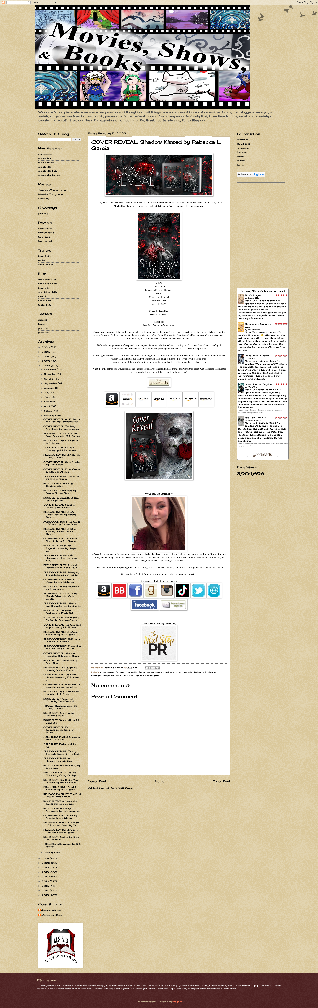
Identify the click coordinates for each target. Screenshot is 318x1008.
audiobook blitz (47, 283)
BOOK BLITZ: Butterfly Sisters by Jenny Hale (61, 499)
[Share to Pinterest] (158, 668)
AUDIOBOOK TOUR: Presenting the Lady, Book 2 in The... (62, 647)
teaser (41, 324)
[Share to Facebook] (155, 668)
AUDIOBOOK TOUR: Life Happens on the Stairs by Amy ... (60, 558)
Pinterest (242, 152)
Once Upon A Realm (257, 355)
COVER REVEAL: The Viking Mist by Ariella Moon (60, 816)
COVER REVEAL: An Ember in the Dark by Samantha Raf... (61, 420)
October (49, 378)
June (47, 397)
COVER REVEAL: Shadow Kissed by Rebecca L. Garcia (61, 654)
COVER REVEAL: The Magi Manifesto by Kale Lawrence (61, 427)
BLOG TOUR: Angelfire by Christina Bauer (58, 714)
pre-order (175, 672)
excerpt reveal (46, 232)
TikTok (240, 156)
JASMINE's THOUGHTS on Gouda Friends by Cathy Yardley (60, 596)
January (49, 852)
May (47, 401)
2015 (46, 886)
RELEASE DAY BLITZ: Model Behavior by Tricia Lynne (60, 633)
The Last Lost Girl (256, 417)
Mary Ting (252, 358)
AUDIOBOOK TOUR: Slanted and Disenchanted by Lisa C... (62, 604)
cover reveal (107, 672)
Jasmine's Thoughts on (52, 190)
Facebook (242, 139)
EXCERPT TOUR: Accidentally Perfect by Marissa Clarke (61, 618)
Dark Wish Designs (159, 314)
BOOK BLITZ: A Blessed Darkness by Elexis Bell (58, 611)
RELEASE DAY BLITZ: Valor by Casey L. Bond (61, 456)
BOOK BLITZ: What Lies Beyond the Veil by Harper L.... (60, 548)
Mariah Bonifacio (51, 915)
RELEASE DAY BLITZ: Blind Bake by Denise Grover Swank (59, 531)
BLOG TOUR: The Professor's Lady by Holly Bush (61, 692)
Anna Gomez (254, 330)
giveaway (43, 213)
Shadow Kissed (112, 675)
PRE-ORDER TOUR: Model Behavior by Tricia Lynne (59, 788)
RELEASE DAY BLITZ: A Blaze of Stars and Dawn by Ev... (61, 823)
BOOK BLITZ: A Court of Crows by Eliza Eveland (58, 699)
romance (96, 675)
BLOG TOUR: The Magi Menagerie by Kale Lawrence (61, 809)
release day (44, 166)
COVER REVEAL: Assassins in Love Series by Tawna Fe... (61, 685)
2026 (46, 347)
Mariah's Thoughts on (51, 194)
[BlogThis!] (149, 668)
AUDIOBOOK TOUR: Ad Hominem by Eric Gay (57, 759)
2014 (46, 890)
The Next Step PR (133, 675)
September (51, 383)
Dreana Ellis (253, 298)
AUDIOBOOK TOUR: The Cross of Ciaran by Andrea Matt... (61, 523)
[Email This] (146, 668)
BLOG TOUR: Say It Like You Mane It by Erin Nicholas (60, 781)
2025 (46, 352)
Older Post (221, 781)
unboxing (43, 198)
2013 (46, 895)
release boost (46, 162)
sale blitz (43, 296)
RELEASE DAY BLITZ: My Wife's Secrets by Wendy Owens (59, 514)
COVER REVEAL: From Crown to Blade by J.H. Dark (61, 470)
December (50, 369)
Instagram (243, 148)
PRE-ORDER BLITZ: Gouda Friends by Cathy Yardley (59, 773)
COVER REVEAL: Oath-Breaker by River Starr (62, 463)
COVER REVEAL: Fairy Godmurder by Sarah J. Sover (58, 730)
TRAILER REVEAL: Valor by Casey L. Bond (60, 707)
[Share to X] (152, 668)
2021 (46, 858)
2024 (46, 356)
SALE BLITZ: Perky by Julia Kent (59, 745)
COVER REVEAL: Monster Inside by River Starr (59, 506)
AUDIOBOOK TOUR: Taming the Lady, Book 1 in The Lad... (61, 752)
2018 (46, 872)
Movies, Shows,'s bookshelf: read (263, 291)
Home (159, 781)
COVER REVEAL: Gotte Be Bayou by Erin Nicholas (59, 580)
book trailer (45, 256)
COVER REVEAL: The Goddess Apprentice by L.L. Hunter (62, 626)
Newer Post (97, 781)
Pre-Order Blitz (47, 279)
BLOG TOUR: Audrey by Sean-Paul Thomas (61, 838)
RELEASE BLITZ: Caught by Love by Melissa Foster (60, 668)
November (50, 374)
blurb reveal (45, 241)
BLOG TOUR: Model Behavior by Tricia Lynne (61, 587)
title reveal (44, 236)
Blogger (177, 1001)
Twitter (241, 165)
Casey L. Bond (254, 420)
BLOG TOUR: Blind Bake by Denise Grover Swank (59, 491)
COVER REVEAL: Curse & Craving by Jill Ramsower (59, 448)
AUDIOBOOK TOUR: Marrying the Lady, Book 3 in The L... (61, 573)
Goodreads (243, 143)
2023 (46, 361)
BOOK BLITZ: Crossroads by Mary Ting (60, 661)
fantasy (120, 672)
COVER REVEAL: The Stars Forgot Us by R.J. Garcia (60, 539)
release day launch (49, 175)
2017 (45, 876)
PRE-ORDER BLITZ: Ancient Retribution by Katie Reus (60, 566)
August (48, 388)
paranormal (162, 672)
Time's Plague (253, 295)
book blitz (44, 288)
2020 (46, 863)
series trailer (45, 264)
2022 (46, 365)
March (48, 410)
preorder (188, 672)
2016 (46, 881)
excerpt (42, 319)
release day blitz (47, 170)
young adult (152, 675)
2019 (46, 867)
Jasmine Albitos (51, 910)
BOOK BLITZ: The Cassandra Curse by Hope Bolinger (60, 802)
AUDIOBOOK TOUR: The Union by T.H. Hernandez (61, 477)
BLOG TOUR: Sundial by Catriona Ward (58, 484)
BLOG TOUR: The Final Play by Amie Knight (61, 766)
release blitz (45, 158)
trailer (41, 260)
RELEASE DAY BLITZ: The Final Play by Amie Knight (62, 795)
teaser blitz (44, 304)
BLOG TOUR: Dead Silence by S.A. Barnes (61, 441)
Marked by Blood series (140, 672)
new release (45, 154)
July (47, 392)
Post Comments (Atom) (119, 787)
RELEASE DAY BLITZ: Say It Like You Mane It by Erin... (60, 831)
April (47, 406)
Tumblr (241, 160)
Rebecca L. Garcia (205, 672)
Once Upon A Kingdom (258, 384)
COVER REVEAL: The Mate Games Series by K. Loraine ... (61, 677)
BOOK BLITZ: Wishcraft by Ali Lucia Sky (61, 721)
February (49, 415)
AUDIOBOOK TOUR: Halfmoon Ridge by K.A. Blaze (61, 640)
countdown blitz (47, 292)
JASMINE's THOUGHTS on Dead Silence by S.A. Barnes (61, 434)
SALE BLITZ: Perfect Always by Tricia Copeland (61, 738)
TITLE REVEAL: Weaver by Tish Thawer (62, 845)
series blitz (44, 300)
